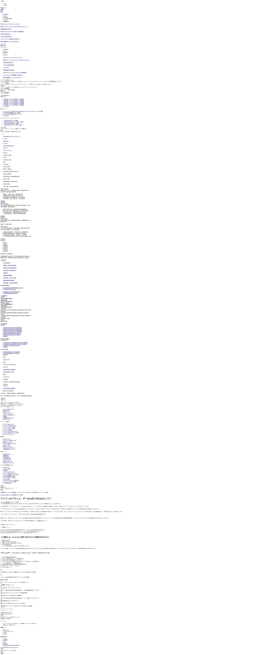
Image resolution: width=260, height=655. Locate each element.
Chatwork (5, 644)
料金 (2, 11)
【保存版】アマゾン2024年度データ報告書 (13, 100)
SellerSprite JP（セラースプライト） (11, 136)
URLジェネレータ (7, 461)
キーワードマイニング (8, 424)
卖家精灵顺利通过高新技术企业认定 (12, 333)
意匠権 (4, 416)
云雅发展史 (12, 369)
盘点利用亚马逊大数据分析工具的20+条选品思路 (15, 344)
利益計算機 (6, 456)
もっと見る (3, 44)
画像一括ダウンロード (8, 462)
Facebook (5, 639)
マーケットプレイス (8, 631)
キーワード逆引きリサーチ (9, 425)
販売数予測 (6, 455)
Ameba (7, 164)
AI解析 (2, 9)
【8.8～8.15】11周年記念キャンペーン (12, 114)
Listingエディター (7, 454)
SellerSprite (3, 495)
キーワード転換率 (7, 429)
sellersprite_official (7, 155)
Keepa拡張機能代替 (8, 476)
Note (4, 164)
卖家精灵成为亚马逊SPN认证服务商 (11, 334)
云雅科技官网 (6, 369)
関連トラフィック (7, 442)
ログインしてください (6, 614)
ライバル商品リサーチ (8, 409)
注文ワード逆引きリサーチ (9, 443)
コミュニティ (4, 46)
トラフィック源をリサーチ (9, 440)
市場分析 (5, 470)
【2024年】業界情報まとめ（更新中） (12, 112)
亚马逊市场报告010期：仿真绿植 (11, 353)
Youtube (5, 640)
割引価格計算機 (7, 458)
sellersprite (5, 145)
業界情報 (14, 495)
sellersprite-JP (11, 145)
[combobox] (130, 489)
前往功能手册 (4, 323)
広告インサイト (7, 439)
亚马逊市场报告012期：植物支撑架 (11, 352)
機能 (2, 10)
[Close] (10, 567)
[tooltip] (130, 29)
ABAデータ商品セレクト (9, 414)
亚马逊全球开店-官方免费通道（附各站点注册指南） (16, 342)
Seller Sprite (5, 141)
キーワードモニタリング (9, 447)
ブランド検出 (6, 478)
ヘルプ (4, 634)
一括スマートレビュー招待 (10, 480)
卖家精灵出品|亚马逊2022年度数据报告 (12, 332)
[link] (3, 495)
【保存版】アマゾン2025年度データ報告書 (13, 99)
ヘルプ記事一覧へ (5, 95)
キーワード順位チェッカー (10, 432)
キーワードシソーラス (8, 434)
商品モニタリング (7, 446)
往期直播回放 (4, 300)
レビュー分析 (6, 444)
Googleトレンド (7, 459)
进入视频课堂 (4, 295)
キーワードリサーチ (8, 413)
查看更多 (5, 272)
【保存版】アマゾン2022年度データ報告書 (13, 103)
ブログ (4, 632)
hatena (4, 166)
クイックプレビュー (8, 477)
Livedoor (8, 166)
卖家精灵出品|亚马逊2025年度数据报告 (12, 327)
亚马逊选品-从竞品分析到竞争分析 (11, 345)
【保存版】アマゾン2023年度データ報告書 (13, 102)
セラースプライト (7, 150)
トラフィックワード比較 (9, 427)
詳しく (2, 130)
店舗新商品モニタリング (9, 449)
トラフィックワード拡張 (9, 428)
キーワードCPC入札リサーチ (10, 431)
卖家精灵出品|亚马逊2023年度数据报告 (12, 330)
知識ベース (3, 45)
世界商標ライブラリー (8, 417)
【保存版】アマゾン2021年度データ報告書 (13, 104)
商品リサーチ (6, 410)
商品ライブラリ (7, 419)
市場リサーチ (6, 412)
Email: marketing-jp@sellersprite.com (11, 645)
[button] (130, 1)
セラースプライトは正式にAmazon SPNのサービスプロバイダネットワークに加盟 (23, 111)
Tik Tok (5, 642)
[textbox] (7, 488)
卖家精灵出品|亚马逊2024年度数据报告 (12, 329)
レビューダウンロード (8, 481)
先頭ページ (3, 7)
